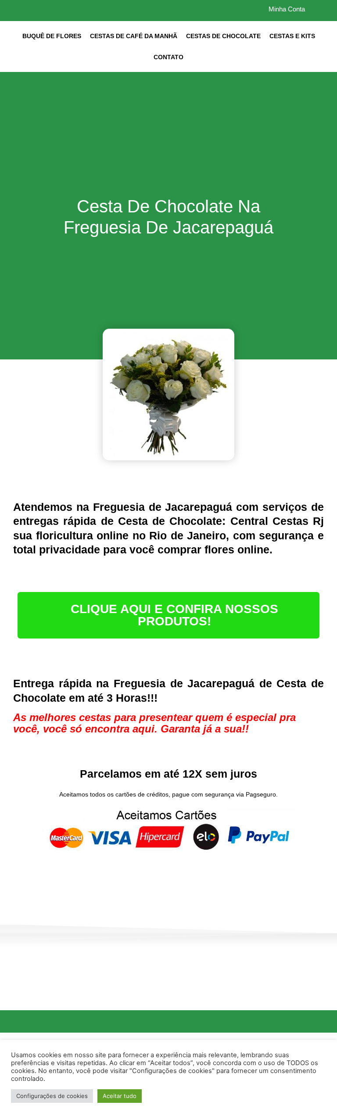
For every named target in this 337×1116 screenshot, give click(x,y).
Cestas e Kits (292, 35)
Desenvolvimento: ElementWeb (168, 1100)
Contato (168, 57)
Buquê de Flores (51, 35)
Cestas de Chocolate (223, 35)
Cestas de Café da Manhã (133, 35)
